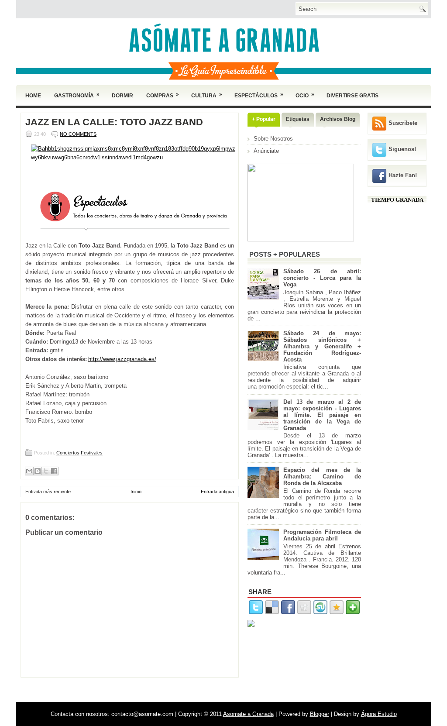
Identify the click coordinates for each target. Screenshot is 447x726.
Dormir (122, 96)
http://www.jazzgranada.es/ (122, 359)
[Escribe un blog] (37, 471)
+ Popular (263, 119)
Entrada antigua (217, 491)
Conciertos (67, 452)
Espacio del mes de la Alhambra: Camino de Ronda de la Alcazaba (322, 476)
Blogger (319, 714)
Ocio (305, 95)
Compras (162, 95)
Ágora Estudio (379, 714)
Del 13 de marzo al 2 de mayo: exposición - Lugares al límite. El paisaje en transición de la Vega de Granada (322, 415)
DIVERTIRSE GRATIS (352, 96)
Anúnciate (266, 151)
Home (33, 96)
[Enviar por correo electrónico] (29, 471)
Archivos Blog (337, 119)
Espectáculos (258, 95)
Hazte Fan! (403, 175)
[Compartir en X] (45, 471)
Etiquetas (297, 119)
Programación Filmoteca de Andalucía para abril (322, 535)
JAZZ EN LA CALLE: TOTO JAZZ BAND (114, 122)
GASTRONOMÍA (77, 95)
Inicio (136, 491)
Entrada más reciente (48, 491)
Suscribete (403, 123)
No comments (78, 134)
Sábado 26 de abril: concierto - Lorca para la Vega (322, 278)
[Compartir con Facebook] (54, 471)
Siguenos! (402, 149)
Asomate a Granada (248, 714)
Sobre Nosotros (273, 138)
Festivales (92, 452)
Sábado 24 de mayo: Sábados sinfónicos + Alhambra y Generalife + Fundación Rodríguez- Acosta (322, 346)
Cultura (206, 95)
